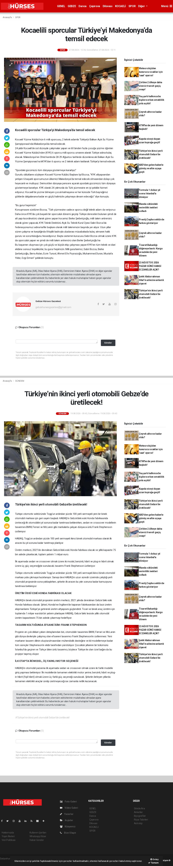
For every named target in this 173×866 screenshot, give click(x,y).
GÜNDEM (19, 381)
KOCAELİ (120, 6)
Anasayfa (7, 17)
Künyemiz (69, 826)
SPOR (132, 6)
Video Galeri (71, 807)
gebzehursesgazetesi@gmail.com (53, 307)
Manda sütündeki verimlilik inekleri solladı (148, 207)
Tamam (154, 862)
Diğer (141, 6)
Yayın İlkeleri (8, 836)
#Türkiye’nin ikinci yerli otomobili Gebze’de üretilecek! (42, 717)
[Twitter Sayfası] (8, 821)
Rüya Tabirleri (141, 819)
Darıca (82, 6)
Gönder (108, 342)
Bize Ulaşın (70, 832)
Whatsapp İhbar (38, 836)
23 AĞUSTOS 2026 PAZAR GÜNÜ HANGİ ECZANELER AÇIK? (150, 266)
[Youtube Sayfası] (21, 821)
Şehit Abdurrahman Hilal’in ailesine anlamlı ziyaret (151, 280)
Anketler (138, 812)
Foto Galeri (70, 801)
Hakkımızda (8, 832)
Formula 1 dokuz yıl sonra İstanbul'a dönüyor (149, 193)
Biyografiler (140, 816)
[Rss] (33, 821)
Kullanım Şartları (38, 832)
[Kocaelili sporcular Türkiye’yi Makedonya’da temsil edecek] (60, 89)
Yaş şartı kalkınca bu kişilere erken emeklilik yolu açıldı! (151, 100)
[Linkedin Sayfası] (26, 821)
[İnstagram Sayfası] (15, 821)
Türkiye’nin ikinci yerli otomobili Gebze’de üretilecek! (151, 154)
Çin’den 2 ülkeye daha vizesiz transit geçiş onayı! (150, 86)
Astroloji (138, 823)
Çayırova (94, 6)
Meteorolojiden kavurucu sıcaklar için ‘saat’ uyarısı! (151, 72)
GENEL (61, 6)
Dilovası (107, 6)
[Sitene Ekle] (45, 821)
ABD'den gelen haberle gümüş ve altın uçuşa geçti (151, 168)
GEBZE (72, 6)
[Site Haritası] (38, 821)
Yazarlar (68, 814)
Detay (155, 859)
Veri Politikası (8, 840)
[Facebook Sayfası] (3, 821)
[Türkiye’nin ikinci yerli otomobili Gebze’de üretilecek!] (60, 458)
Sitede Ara (139, 808)
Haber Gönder (37, 840)
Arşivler (68, 820)
